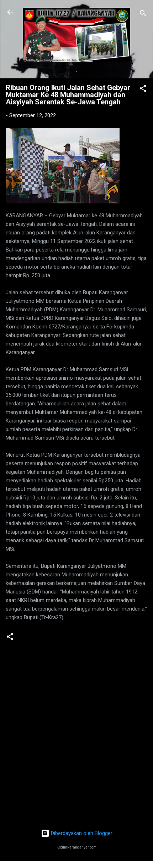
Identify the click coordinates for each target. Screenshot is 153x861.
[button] (143, 89)
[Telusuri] (143, 14)
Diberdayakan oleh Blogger (80, 833)
